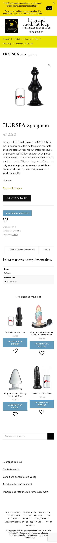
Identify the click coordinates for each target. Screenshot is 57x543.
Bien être (27, 519)
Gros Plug (17, 231)
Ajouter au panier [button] (15, 325)
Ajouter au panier (17, 198)
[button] (49, 65)
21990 (14, 234)
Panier (49, 522)
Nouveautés (30, 512)
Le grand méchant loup (36, 22)
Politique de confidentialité (17, 484)
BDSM (48, 516)
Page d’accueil (13, 512)
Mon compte (29, 525)
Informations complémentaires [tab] (22, 249)
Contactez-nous (11, 469)
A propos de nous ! (13, 461)
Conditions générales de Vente (19, 476)
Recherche (50, 436)
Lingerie (38, 516)
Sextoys (27, 516)
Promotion (44, 512)
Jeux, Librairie (42, 519)
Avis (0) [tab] (46, 249)
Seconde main (13, 516)
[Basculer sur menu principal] (3, 26)
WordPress (32, 535)
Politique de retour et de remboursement (25, 491)
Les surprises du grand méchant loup (24, 522)
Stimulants (13, 519)
